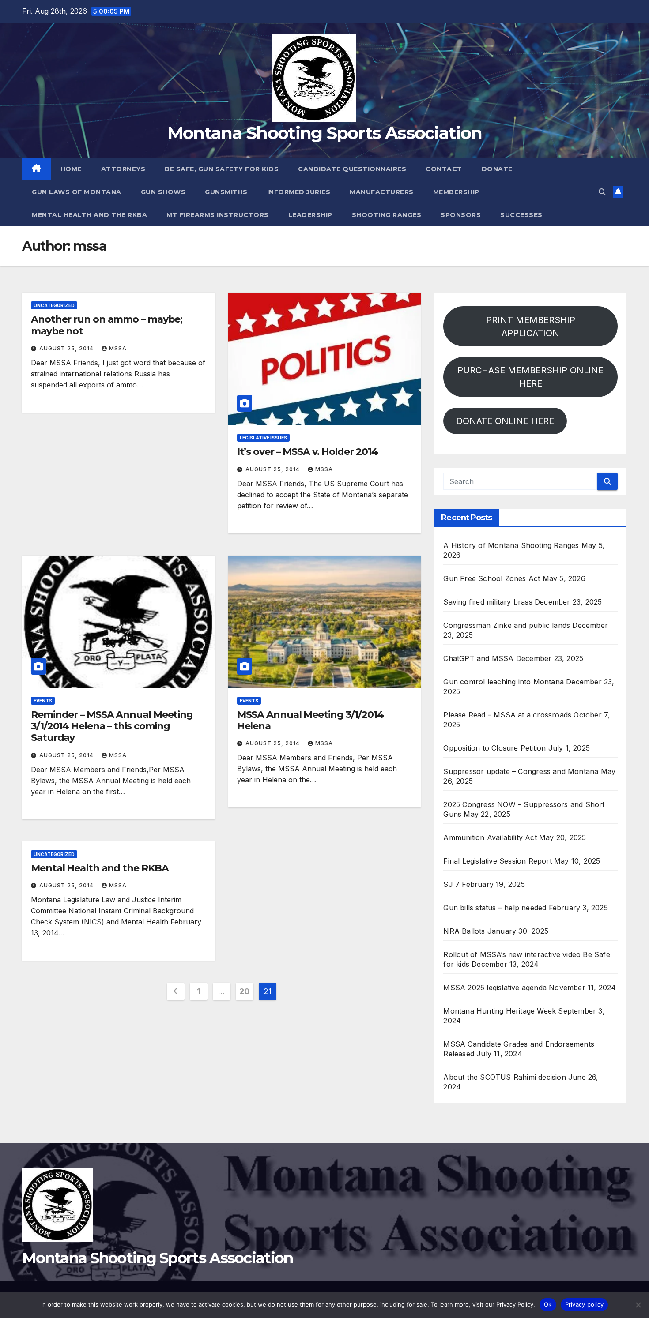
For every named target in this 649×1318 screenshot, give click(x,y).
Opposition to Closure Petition (494, 747)
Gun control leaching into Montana (503, 681)
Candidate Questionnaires (352, 169)
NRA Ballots (464, 931)
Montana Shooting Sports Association (324, 132)
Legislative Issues (263, 437)
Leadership (310, 215)
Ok (548, 1304)
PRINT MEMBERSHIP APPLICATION (530, 326)
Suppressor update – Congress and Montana (520, 771)
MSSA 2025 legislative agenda (495, 987)
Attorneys (123, 169)
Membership (456, 192)
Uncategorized (54, 305)
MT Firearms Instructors (217, 215)
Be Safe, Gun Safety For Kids (222, 169)
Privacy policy (584, 1304)
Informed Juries (299, 192)
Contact (444, 169)
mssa (118, 348)
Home (71, 169)
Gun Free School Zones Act (491, 578)
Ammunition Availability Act (489, 837)
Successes (521, 215)
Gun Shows (163, 192)
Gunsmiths (226, 192)
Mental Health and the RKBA (89, 215)
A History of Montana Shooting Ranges (511, 545)
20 (244, 991)
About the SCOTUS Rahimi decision (504, 1077)
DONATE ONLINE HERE (505, 421)
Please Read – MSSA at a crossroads (507, 714)
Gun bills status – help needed (494, 907)
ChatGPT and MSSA (478, 658)
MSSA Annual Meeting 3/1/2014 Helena (310, 720)
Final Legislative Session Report (497, 860)
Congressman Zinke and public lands (506, 625)
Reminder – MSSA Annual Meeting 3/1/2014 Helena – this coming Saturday (112, 726)
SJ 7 (451, 884)
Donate (497, 169)
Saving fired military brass (487, 601)
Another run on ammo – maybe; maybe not (106, 325)
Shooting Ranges (387, 215)
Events (43, 700)
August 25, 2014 (67, 348)
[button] (602, 192)
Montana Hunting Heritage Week (499, 1010)
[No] (638, 1304)
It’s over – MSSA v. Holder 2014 (307, 452)
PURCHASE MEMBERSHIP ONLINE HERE (530, 377)
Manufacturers (382, 192)
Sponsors (461, 215)
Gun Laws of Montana (76, 192)
